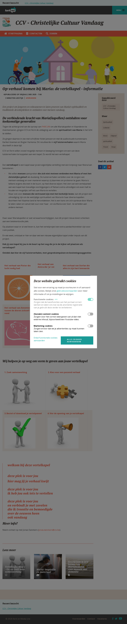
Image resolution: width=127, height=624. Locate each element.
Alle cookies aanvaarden (74, 340)
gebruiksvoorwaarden (67, 290)
